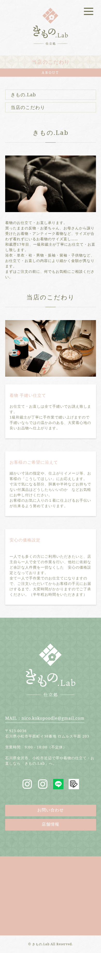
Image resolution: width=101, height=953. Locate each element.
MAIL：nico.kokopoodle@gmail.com (44, 718)
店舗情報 (50, 824)
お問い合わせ (50, 810)
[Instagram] (27, 786)
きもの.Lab (23, 94)
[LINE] (58, 786)
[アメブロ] (74, 786)
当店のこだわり (28, 107)
